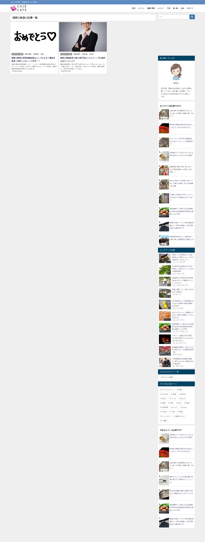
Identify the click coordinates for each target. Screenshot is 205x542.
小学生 (164, 411)
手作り (164, 398)
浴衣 (171, 403)
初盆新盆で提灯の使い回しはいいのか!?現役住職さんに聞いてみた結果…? (181, 169)
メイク (174, 398)
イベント (141, 8)
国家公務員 (28, 54)
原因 (180, 389)
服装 (174, 394)
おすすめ (165, 394)
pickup (183, 394)
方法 (179, 403)
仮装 (163, 403)
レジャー (161, 8)
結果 (42, 54)
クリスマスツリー (168, 389)
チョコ (175, 407)
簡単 (181, 411)
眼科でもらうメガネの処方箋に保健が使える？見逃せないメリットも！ (181, 479)
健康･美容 (151, 8)
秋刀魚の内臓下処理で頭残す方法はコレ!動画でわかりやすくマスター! (181, 493)
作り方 (183, 398)
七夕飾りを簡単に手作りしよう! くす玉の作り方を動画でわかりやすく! (182, 197)
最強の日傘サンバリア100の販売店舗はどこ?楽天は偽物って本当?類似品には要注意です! (182, 225)
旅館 (187, 403)
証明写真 (165, 407)
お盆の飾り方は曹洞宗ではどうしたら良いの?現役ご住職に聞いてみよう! (182, 113)
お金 (182, 8)
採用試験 (36, 54)
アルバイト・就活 (17, 54)
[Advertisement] (178, 37)
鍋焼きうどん (180, 416)
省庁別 (91, 54)
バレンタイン (166, 416)
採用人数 (84, 54)
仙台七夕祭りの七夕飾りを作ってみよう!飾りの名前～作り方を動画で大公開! (181, 183)
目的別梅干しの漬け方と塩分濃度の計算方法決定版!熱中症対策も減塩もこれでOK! (181, 211)
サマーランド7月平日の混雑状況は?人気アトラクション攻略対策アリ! (182, 141)
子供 (168, 8)
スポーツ (190, 8)
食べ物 (175, 8)
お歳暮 (164, 420)
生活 (133, 8)
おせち (185, 407)
